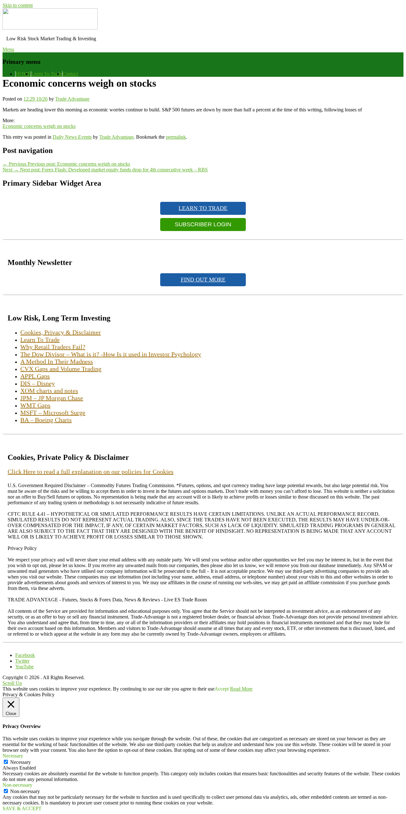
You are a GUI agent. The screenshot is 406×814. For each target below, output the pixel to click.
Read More (241, 689)
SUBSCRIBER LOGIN (203, 224)
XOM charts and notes (49, 390)
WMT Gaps (35, 405)
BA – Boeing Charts (46, 419)
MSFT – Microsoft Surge (52, 412)
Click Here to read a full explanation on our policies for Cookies (91, 471)
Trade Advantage (72, 99)
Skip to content (18, 5)
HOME (23, 73)
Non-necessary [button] (17, 785)
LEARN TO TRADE (203, 208)
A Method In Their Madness (56, 361)
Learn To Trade (46, 73)
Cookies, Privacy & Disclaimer (60, 332)
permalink (176, 137)
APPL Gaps (35, 376)
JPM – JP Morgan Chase (51, 397)
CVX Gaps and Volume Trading (61, 368)
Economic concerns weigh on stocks (39, 126)
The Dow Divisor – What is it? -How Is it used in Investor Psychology (110, 354)
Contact (70, 73)
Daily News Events (72, 137)
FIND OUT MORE (203, 279)
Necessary (20, 762)
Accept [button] (221, 689)
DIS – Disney (37, 383)
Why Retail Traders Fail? (52, 346)
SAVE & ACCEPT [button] (22, 808)
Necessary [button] (13, 755)
